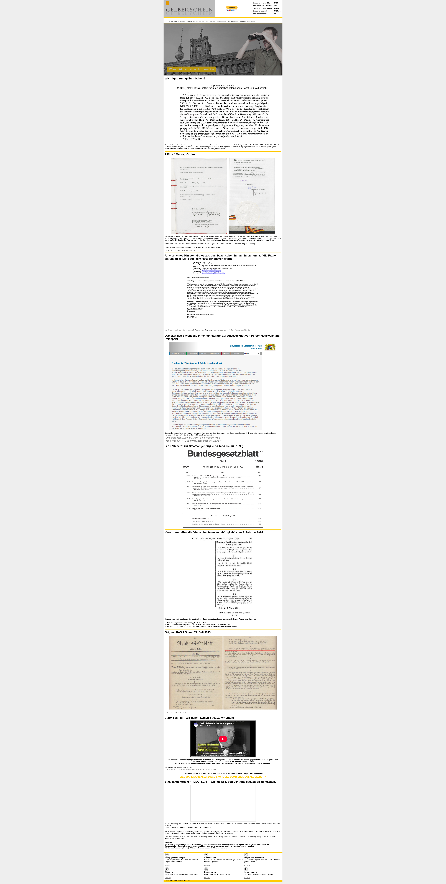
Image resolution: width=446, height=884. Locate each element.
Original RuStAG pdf (176, 712)
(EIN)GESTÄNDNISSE (247, 21)
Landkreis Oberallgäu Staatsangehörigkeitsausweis (193, 438)
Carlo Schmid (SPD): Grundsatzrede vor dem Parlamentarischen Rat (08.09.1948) (190, 769)
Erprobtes (210, 21)
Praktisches (198, 21)
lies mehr (168, 865)
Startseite (174, 21)
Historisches (186, 21)
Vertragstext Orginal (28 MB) (181, 250)
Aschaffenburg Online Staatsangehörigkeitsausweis (193, 441)
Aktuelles (221, 21)
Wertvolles (233, 21)
